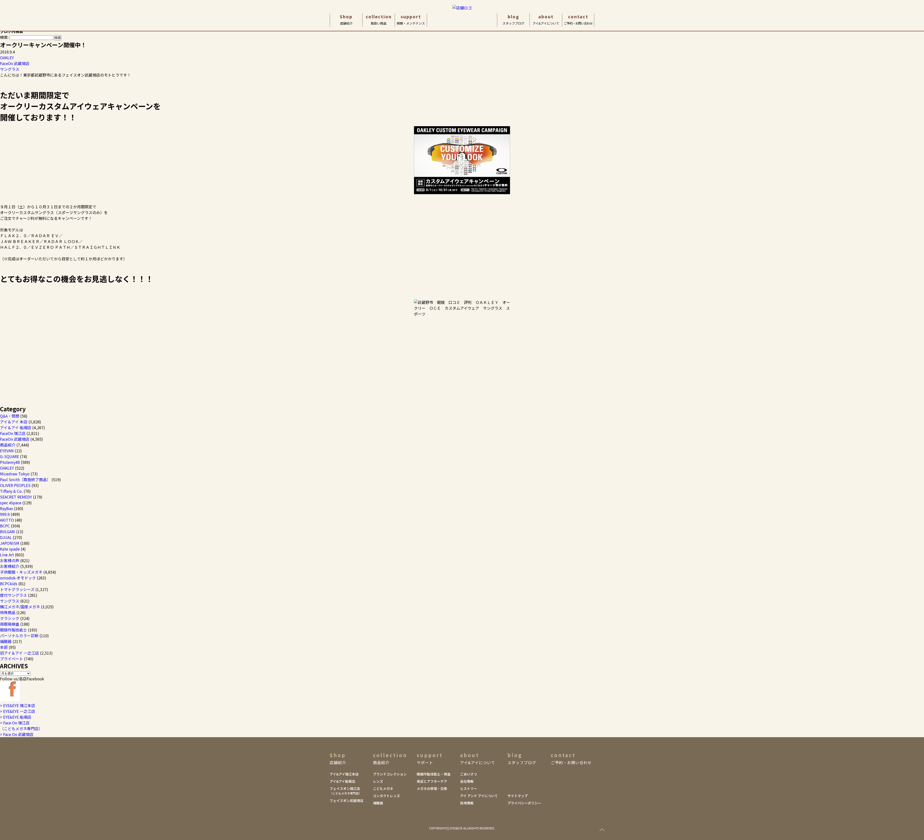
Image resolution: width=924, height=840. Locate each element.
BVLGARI (7, 531)
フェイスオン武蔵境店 (346, 800)
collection (379, 19)
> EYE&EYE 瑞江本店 (17, 705)
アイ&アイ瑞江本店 (344, 774)
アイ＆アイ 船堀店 (15, 427)
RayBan (6, 508)
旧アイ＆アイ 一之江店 (19, 653)
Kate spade (10, 549)
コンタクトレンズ (386, 795)
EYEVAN (7, 450)
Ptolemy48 (10, 462)
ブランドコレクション (390, 774)
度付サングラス (13, 595)
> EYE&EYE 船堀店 (15, 717)
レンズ (378, 781)
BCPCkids (8, 583)
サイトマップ (517, 795)
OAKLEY (7, 57)
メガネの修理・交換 (432, 788)
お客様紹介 (9, 566)
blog (513, 19)
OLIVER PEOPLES (15, 485)
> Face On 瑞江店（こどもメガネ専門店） (21, 725)
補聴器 (6, 641)
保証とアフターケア (432, 781)
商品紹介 (7, 445)
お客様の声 (9, 560)
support (411, 19)
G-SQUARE (9, 456)
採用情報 (467, 803)
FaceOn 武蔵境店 (14, 63)
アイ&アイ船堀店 (342, 781)
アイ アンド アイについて (479, 795)
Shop (346, 19)
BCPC (5, 526)
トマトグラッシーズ (17, 589)
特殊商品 (7, 612)
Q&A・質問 (9, 416)
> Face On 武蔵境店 (16, 734)
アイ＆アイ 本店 (13, 422)
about (546, 19)
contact (578, 19)
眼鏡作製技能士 (13, 630)
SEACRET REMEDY (16, 497)
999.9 (5, 514)
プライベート (11, 659)
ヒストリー (468, 788)
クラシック (9, 618)
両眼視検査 (9, 624)
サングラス (9, 69)
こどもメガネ (383, 788)
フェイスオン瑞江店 (345, 790)
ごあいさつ (468, 774)
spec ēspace (10, 502)
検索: (4, 37)
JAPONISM (9, 543)
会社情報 (467, 781)
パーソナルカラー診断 (19, 635)
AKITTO (7, 520)
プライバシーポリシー (524, 803)
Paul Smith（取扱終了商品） (25, 479)
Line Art (7, 555)
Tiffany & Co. (11, 491)
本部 (4, 647)
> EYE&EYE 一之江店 (17, 711)
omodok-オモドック (18, 578)
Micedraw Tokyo (15, 474)
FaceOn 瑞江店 (13, 433)
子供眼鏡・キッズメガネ (21, 572)
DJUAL (6, 537)
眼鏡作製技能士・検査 (433, 774)
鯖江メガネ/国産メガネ (20, 607)
